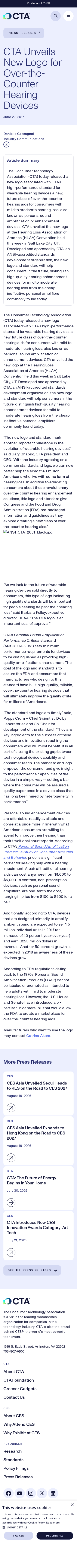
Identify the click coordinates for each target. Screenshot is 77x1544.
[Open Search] (55, 16)
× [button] (72, 1505)
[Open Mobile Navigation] (68, 16)
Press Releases (22, 33)
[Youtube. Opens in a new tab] (20, 1493)
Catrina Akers (38, 1036)
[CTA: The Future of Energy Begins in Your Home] (38, 1188)
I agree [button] (18, 1535)
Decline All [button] (54, 1535)
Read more (53, 1522)
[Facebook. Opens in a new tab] (8, 1493)
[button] (38, 1527)
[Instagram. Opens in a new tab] (31, 1493)
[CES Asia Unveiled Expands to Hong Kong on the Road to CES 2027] (38, 1140)
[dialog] (38, 1522)
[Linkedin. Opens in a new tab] (53, 1493)
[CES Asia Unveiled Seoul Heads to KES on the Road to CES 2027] (38, 1093)
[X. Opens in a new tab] (42, 1493)
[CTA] (16, 16)
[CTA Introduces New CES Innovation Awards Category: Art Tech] (38, 1235)
